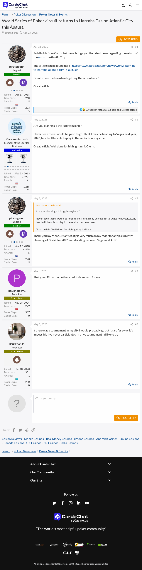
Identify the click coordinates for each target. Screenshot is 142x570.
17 (20, 169)
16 (18, 169)
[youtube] (87, 503)
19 (26, 169)
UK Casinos (33, 443)
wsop (41, 57)
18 (23, 169)
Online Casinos (129, 438)
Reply (134, 102)
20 (28, 169)
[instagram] (70, 503)
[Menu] (137, 5)
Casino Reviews (12, 438)
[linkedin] (78, 503)
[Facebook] (62, 503)
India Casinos (69, 443)
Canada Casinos (14, 443)
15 (15, 169)
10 (28, 166)
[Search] (130, 5)
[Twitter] (54, 503)
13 (10, 169)
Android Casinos (106, 438)
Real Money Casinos (59, 438)
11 (5, 169)
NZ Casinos (50, 443)
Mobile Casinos (34, 438)
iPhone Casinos (84, 438)
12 (8, 169)
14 (13, 169)
